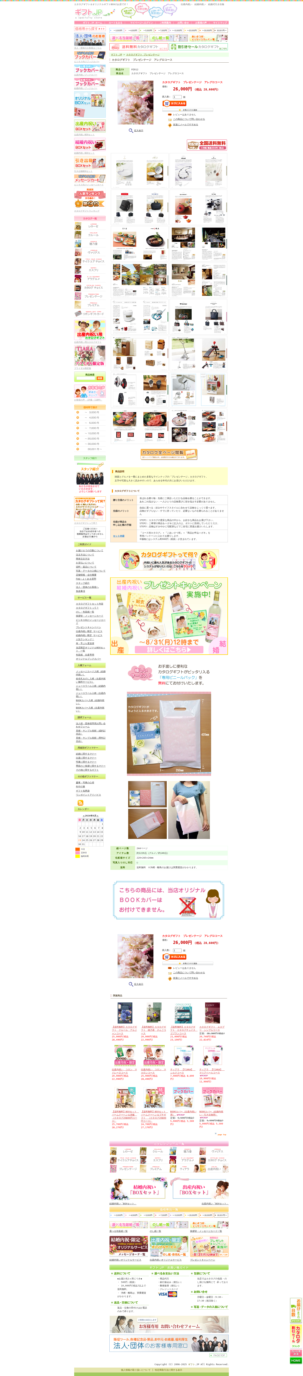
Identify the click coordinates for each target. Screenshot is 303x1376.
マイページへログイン (141, 22)
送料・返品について (86, 566)
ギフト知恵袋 (83, 790)
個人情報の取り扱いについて (136, 1370)
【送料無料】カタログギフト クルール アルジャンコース (124, 1030)
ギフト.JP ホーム (92, 22)
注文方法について (85, 554)
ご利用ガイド (84, 544)
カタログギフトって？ (87, 607)
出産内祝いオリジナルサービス (166, 1260)
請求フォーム (84, 717)
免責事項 (80, 591)
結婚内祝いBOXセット (84, 153)
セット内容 (118, 536)
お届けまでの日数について (89, 550)
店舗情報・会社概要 (86, 575)
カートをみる (115, 22)
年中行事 (80, 786)
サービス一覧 (84, 597)
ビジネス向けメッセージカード (89, 185)
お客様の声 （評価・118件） (88, 400)
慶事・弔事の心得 (85, 782)
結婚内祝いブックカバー (85, 88)
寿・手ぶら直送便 (85, 643)
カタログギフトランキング (86, 211)
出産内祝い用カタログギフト (88, 342)
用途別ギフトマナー (88, 747)
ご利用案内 (165, 22)
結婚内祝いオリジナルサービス (125, 1260)
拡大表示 (138, 130)
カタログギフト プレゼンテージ (143, 54)
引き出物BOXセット (83, 171)
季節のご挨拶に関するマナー (91, 766)
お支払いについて (85, 562)
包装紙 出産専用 (85, 654)
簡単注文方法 (83, 558)
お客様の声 (201, 22)
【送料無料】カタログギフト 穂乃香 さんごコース (153, 1030)
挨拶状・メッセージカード (89, 616)
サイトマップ (220, 22)
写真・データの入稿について (91, 571)
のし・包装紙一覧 (85, 612)
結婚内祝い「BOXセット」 (122, 1203)
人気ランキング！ (85, 639)
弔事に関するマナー (86, 762)
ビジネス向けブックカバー (86, 61)
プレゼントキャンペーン (88, 627)
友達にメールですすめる (185, 124)
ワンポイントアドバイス (88, 795)
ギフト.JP (116, 54)
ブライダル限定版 (82, 368)
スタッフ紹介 (83, 583)
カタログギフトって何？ (85, 523)
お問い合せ (183, 22)
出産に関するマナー (86, 758)
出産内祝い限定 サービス (89, 631)
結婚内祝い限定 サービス (89, 635)
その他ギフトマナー (88, 776)
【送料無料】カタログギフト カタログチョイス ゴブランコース (184, 1030)
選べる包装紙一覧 (118, 1231)
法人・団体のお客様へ (87, 587)
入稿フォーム (84, 665)
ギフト (191, 1364)
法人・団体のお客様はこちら (88, 48)
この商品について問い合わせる (189, 119)
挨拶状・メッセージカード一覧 (206, 1231)
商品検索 (90, 374)
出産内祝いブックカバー (85, 75)
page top (222, 1135)
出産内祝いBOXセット (84, 134)
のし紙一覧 (155, 1231)
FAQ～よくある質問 (86, 579)
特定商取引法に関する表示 (168, 1370)
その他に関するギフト (87, 770)
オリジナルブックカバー (88, 659)
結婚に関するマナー (86, 754)
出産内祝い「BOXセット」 (215, 1203)
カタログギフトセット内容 (89, 603)
